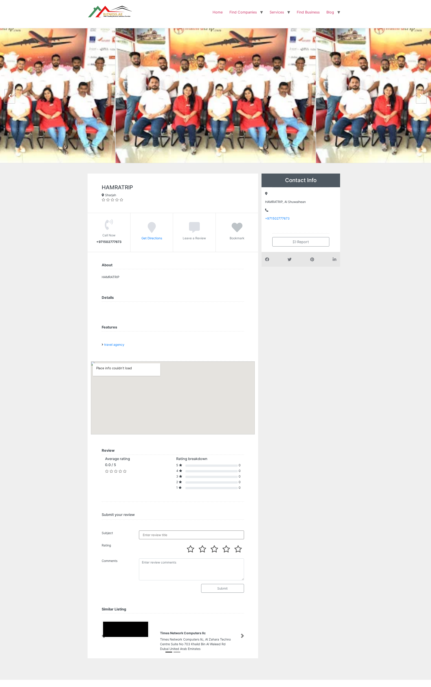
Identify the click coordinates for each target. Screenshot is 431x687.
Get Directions (151, 238)
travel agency (114, 344)
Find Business (308, 12)
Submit (222, 588)
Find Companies (243, 12)
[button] (103, 635)
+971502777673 (277, 218)
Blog (330, 12)
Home (218, 12)
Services (277, 12)
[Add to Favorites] (237, 230)
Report (302, 242)
